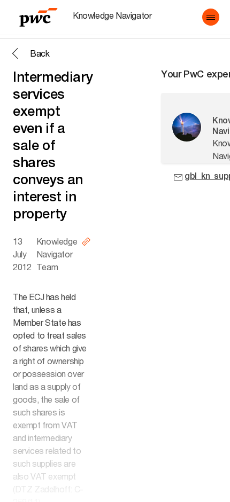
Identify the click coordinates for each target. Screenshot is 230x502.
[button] (210, 17)
